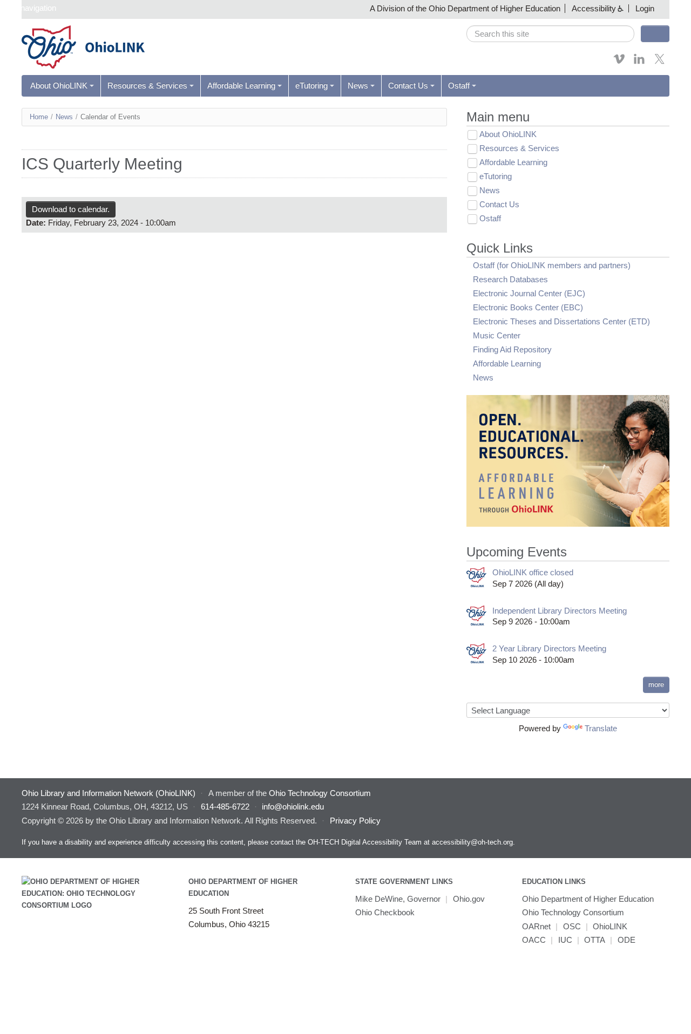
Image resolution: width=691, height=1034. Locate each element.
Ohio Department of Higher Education (588, 898)
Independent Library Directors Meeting (559, 610)
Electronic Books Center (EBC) (528, 307)
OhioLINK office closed (532, 572)
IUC (565, 939)
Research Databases (510, 279)
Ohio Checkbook (385, 912)
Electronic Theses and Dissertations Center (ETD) (561, 321)
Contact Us (408, 85)
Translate (601, 728)
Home (39, 117)
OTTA (594, 939)
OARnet (536, 926)
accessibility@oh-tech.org (472, 842)
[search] (550, 33)
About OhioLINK (58, 85)
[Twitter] (659, 62)
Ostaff (459, 85)
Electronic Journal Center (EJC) (529, 293)
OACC (534, 939)
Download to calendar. (71, 209)
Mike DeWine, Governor (398, 898)
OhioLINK (610, 926)
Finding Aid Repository (512, 349)
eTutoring (311, 85)
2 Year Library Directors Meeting (549, 648)
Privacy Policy (355, 820)
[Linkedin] (639, 62)
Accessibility (594, 8)
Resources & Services (147, 85)
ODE (626, 939)
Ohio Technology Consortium (573, 912)
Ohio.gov (469, 898)
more (656, 685)
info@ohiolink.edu (293, 806)
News (358, 85)
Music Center (496, 335)
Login (644, 8)
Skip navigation (29, 7)
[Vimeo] (619, 62)
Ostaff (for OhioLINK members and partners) (552, 265)
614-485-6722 (225, 806)
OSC (572, 926)
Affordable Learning (241, 85)
